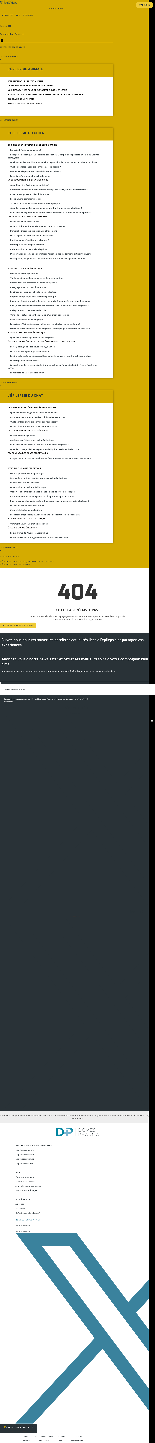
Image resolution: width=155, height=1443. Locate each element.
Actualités (20, 1208)
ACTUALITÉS (7, 15)
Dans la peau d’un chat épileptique (27, 473)
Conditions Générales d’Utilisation (44, 1438)
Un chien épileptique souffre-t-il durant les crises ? (35, 171)
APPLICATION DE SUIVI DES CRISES (25, 103)
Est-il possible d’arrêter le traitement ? (29, 240)
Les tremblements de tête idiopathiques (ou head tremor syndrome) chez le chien (50, 356)
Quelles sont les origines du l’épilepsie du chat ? (34, 412)
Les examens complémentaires (25, 199)
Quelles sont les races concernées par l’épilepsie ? (35, 167)
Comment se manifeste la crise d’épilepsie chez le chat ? (38, 417)
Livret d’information (25, 1181)
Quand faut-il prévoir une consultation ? (29, 185)
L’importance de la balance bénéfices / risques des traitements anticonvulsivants (50, 254)
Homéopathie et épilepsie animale (27, 244)
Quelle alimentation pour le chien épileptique (32, 337)
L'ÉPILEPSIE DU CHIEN (26, 133)
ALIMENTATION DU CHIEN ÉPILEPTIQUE (27, 332)
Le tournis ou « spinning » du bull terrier (30, 351)
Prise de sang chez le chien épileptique (29, 194)
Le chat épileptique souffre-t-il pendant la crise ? (34, 426)
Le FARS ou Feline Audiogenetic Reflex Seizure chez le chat (39, 537)
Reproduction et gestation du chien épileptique (33, 282)
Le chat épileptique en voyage (24, 482)
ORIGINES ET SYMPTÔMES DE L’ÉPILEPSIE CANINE (32, 145)
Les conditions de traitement (24, 221)
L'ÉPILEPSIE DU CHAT (25, 395)
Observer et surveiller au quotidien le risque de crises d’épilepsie (42, 492)
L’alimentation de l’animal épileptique (29, 249)
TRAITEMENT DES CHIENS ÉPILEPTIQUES (27, 216)
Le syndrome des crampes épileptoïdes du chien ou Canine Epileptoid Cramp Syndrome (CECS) (52, 367)
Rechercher (3, 26)
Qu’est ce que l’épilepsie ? (27, 1213)
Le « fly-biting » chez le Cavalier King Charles (32, 346)
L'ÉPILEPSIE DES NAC (10, 556)
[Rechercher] (10, 26)
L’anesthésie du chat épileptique (26, 510)
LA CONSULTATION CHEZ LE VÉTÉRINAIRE (28, 180)
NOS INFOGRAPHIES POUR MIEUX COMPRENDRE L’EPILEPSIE (37, 90)
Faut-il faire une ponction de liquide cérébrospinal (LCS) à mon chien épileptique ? (50, 212)
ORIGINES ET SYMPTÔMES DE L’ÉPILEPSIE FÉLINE (32, 407)
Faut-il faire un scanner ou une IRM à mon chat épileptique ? (39, 444)
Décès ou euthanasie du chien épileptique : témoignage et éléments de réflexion (50, 328)
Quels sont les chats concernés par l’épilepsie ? (34, 422)
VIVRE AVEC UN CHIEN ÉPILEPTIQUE (25, 268)
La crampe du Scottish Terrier (25, 360)
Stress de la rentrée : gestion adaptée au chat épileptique (38, 478)
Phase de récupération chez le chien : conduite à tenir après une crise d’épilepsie (50, 301)
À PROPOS (28, 15)
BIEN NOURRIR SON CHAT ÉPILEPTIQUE (27, 518)
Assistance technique (26, 1190)
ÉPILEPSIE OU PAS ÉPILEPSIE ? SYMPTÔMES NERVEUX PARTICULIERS (42, 341)
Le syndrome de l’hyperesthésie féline (29, 533)
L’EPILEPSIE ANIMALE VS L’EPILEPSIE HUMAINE (31, 85)
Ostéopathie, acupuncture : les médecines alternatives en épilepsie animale (48, 258)
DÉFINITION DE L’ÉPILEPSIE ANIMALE (25, 81)
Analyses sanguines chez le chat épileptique (32, 440)
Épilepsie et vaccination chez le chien (28, 310)
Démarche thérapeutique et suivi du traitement (33, 231)
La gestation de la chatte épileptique (28, 487)
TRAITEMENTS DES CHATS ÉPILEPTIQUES (28, 453)
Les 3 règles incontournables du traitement (31, 235)
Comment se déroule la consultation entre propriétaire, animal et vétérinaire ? (48, 189)
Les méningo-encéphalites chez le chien (30, 176)
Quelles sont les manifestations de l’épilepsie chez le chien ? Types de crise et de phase (53, 162)
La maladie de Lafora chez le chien (27, 372)
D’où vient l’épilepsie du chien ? (25, 150)
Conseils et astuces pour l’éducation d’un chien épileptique (39, 315)
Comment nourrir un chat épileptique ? (29, 524)
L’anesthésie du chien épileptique (26, 319)
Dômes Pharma (26, 1438)
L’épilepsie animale (24, 1150)
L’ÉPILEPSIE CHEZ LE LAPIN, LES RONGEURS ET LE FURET (27, 561)
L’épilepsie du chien (25, 1154)
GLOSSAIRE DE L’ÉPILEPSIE (21, 99)
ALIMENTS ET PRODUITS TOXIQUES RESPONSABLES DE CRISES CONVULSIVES (46, 94)
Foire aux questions (25, 1177)
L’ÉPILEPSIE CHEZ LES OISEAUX (15, 564)
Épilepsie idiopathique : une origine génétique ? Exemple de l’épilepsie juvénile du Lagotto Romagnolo (53, 156)
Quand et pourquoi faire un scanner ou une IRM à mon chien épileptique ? (46, 208)
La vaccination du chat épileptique (27, 505)
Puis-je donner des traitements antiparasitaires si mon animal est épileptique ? (49, 305)
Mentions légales (61, 1438)
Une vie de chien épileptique (24, 273)
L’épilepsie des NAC (24, 1163)
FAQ (18, 15)
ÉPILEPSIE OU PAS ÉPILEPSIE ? (22, 527)
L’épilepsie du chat (24, 1159)
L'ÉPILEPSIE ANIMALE (25, 69)
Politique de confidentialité (77, 1438)
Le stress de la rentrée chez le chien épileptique (34, 292)
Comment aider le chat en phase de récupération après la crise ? (42, 496)
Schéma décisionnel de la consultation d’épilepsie (35, 203)
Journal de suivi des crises (28, 1186)
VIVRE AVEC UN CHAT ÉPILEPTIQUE (24, 468)
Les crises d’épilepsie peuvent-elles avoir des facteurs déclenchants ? (45, 324)
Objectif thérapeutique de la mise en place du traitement (38, 226)
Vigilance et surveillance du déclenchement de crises (37, 278)
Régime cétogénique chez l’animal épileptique (33, 296)
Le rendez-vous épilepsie (22, 435)
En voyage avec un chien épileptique (28, 287)
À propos (19, 1204)
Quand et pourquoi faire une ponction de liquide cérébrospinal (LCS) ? (44, 449)
